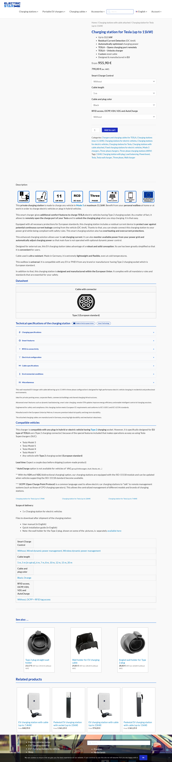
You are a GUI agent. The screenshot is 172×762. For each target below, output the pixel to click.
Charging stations (28, 11)
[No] (169, 758)
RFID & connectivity (30, 349)
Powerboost (144, 154)
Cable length (98, 87)
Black (20, 577)
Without (21, 550)
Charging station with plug (113, 154)
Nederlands (99, 752)
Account (155, 11)
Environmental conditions (32, 374)
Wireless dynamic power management (82, 550)
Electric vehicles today (39, 742)
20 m (69, 562)
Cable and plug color (102, 99)
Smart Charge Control (102, 75)
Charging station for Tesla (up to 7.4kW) (122, 499)
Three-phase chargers (109, 151)
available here (114, 530)
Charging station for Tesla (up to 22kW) (76, 499)
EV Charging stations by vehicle (43, 748)
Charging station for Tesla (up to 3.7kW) (30, 499)
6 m (38, 562)
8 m (47, 562)
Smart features (28, 340)
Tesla (94, 157)
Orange (27, 577)
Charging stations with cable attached (114, 22)
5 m (19, 562)
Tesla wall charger (104, 157)
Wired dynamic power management (44, 550)
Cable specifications (30, 365)
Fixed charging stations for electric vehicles (123, 147)
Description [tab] (21, 184)
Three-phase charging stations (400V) (136, 151)
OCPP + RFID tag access (38, 599)
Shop (30, 752)
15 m (64, 562)
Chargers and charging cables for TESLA (119, 137)
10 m (52, 562)
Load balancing (132, 154)
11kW (99, 154)
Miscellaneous (28, 382)
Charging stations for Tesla (120, 144)
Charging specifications (31, 332)
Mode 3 (80, 205)
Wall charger (129, 157)
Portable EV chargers (53, 11)
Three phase (118, 157)
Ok (143, 757)
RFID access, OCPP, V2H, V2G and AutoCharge (115, 111)
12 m (58, 562)
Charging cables (77, 11)
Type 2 (94, 429)
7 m (42, 562)
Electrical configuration (31, 357)
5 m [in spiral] (28, 562)
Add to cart (109, 130)
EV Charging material (38, 745)
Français (98, 749)
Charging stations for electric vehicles (121, 141)
